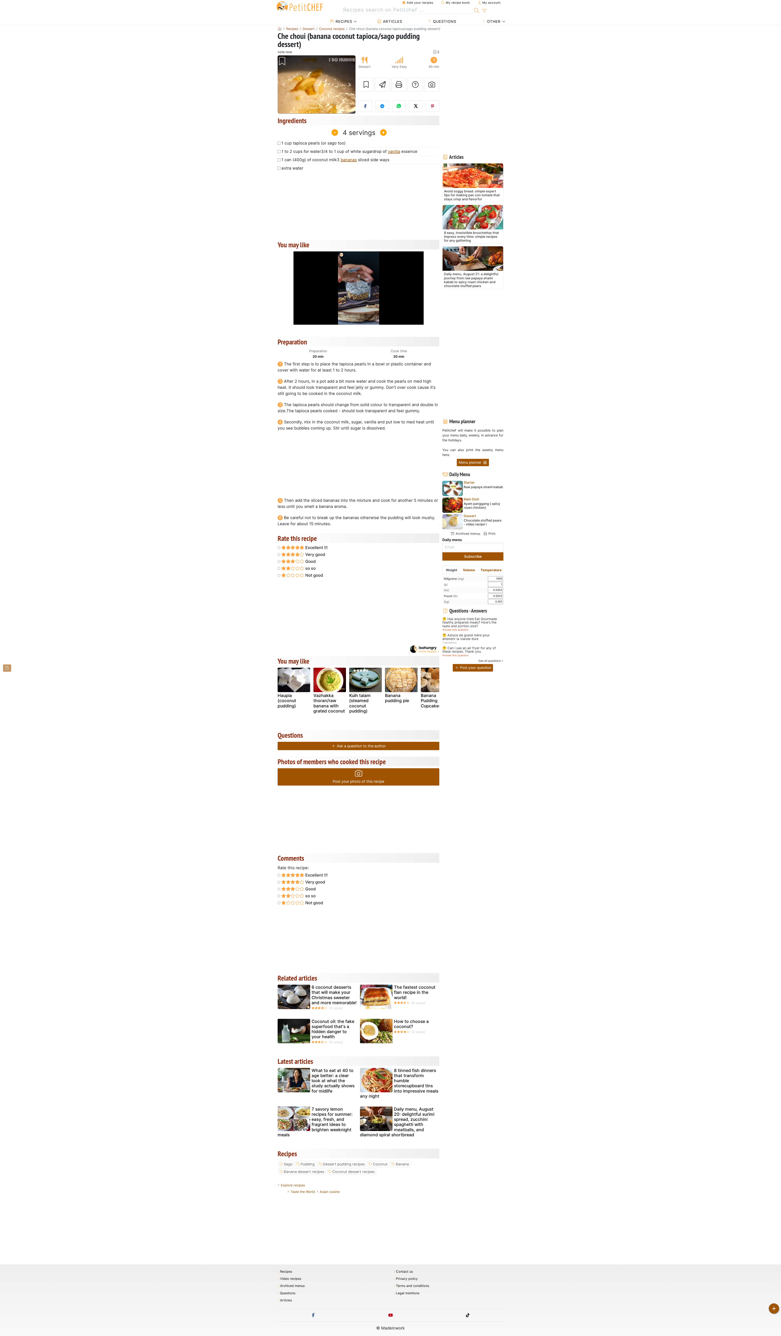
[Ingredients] (7, 668)
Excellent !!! (316, 547)
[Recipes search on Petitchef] (476, 10)
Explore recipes (293, 1185)
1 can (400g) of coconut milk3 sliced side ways (335, 159)
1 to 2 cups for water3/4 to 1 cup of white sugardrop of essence (349, 151)
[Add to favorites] (366, 84)
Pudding (308, 1164)
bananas (349, 159)
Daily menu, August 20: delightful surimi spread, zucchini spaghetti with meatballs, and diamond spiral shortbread (397, 1122)
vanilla (394, 151)
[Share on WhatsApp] (399, 106)
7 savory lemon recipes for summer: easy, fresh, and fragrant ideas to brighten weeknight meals (315, 1122)
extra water (292, 168)
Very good (314, 554)
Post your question (475, 667)
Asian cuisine (330, 1192)
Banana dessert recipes (304, 1171)
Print (491, 534)
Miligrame (454, 578)
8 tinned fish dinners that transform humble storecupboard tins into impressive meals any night (399, 1083)
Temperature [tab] (491, 570)
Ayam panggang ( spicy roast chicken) (482, 506)
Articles (392, 21)
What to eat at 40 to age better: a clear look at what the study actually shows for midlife (333, 1081)
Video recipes (290, 1279)
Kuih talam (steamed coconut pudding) (360, 703)
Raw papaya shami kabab (483, 487)
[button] (283, 84)
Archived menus (467, 534)
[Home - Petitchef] (280, 29)
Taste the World (303, 1192)
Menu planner (471, 462)
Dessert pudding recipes (344, 1164)
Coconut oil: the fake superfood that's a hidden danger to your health (333, 1029)
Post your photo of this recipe (358, 781)
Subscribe (473, 556)
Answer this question (455, 629)
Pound (451, 596)
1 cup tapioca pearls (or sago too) (313, 143)
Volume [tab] (469, 570)
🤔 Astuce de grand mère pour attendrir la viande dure (466, 637)
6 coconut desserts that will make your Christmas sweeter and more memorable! (334, 995)
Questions (444, 21)
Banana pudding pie (397, 698)
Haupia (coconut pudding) (287, 700)
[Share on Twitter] (416, 106)
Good (310, 561)
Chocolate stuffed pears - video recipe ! (483, 522)
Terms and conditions (412, 1286)
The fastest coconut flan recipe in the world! (414, 992)
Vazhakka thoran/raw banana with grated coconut (329, 703)
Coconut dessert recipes (353, 1171)
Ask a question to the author (361, 746)
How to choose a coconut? (411, 1024)
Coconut (380, 1164)
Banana (402, 1164)
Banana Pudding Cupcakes (431, 700)
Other (493, 21)
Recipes (343, 21)
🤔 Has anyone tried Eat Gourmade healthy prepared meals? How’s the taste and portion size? (469, 622)
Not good (313, 575)
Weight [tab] (451, 570)
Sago (288, 1164)
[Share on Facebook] (365, 106)
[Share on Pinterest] (433, 106)
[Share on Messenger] (382, 106)
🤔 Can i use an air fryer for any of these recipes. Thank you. (469, 649)
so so (310, 568)
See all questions (489, 660)
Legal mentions (407, 1293)
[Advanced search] (484, 11)
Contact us (404, 1272)
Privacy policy (407, 1279)
